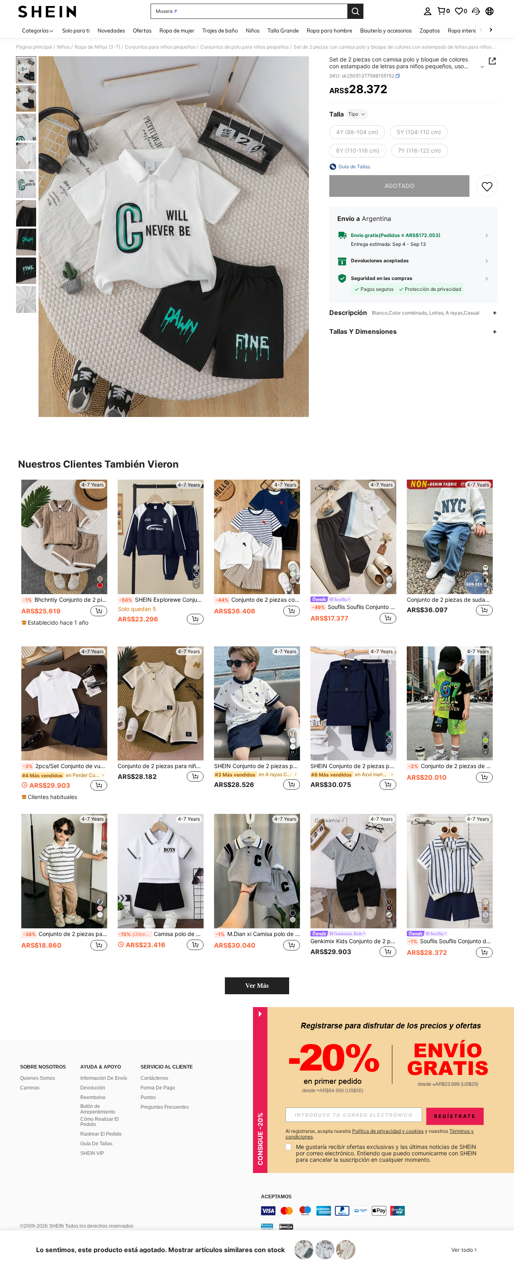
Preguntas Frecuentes (165, 1107)
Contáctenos (154, 1078)
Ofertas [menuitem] (142, 30)
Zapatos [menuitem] (430, 30)
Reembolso (93, 1097)
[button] (476, 11)
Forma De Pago (158, 1088)
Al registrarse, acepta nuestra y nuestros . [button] (380, 1134)
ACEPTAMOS (276, 1197)
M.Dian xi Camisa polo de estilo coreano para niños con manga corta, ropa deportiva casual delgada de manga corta (258, 934)
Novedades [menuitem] (111, 30)
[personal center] (427, 11)
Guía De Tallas (96, 1143)
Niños (63, 47)
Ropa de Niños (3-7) (97, 47)
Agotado (399, 186)
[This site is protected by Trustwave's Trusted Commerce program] (267, 1226)
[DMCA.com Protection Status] (286, 1226)
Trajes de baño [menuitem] (220, 30)
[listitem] (64, 556)
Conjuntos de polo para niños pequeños (244, 47)
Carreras (29, 1088)
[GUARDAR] (487, 186)
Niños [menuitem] (252, 30)
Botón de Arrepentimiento (97, 1109)
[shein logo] (47, 11)
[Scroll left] (481, 30)
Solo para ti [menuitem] (76, 30)
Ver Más (257, 985)
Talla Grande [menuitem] (283, 30)
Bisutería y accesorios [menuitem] (386, 30)
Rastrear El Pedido (101, 1134)
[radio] (357, 132)
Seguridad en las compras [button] (381, 278)
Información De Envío (103, 1078)
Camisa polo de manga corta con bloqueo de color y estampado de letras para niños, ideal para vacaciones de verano (161, 934)
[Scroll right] (491, 30)
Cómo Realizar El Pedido (99, 1122)
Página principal (34, 47)
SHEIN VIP (92, 1153)
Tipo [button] (353, 114)
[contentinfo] (381, 1211)
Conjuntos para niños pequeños (160, 47)
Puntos (148, 1097)
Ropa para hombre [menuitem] (329, 30)
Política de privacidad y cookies (388, 1131)
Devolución (92, 1088)
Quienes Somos (37, 1078)
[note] (56, 623)
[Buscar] (355, 11)
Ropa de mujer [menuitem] (176, 30)
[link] (443, 11)
